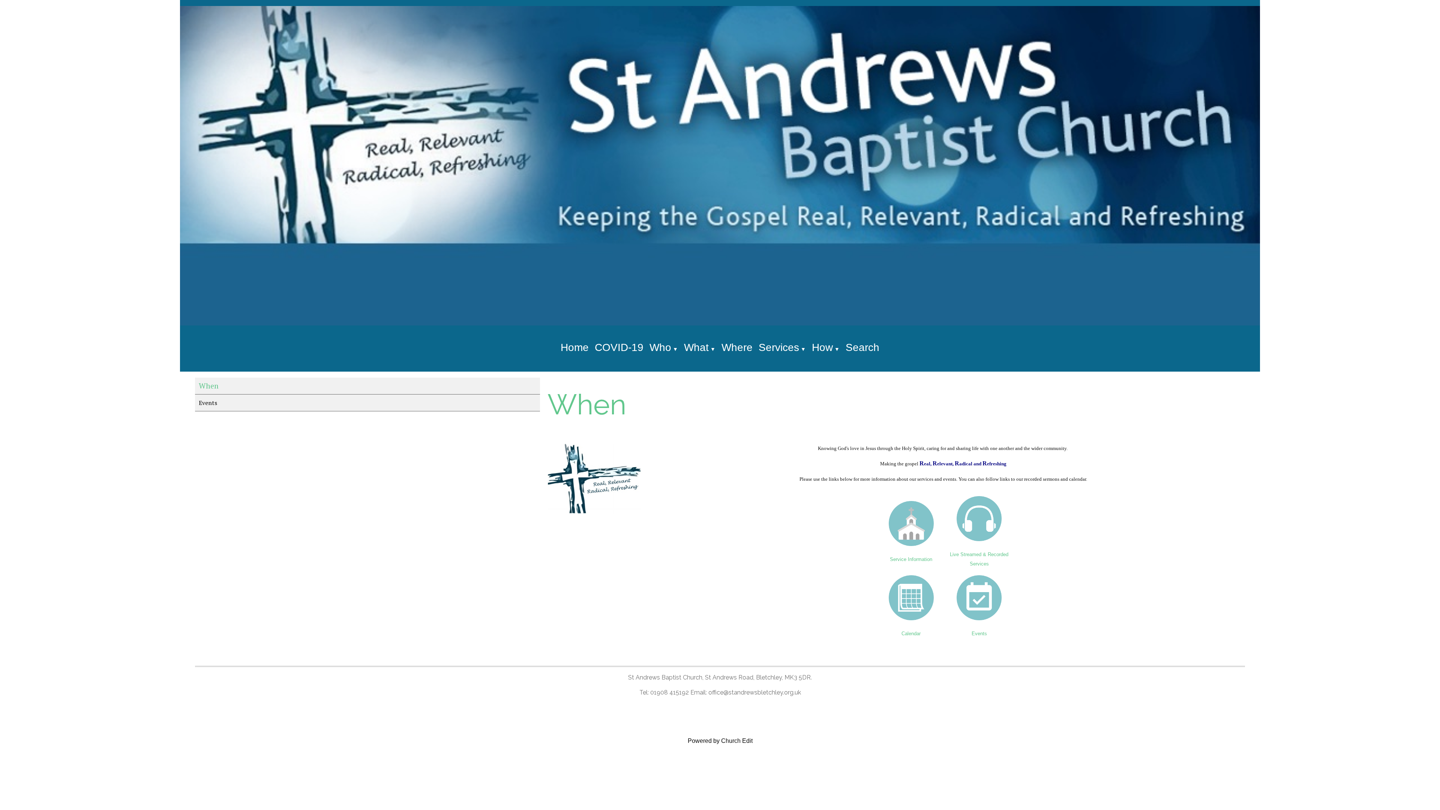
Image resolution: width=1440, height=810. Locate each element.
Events (208, 403)
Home (575, 347)
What (696, 347)
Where (737, 347)
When (209, 386)
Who (660, 347)
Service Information (911, 559)
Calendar (911, 633)
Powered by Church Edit (720, 741)
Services (779, 347)
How (822, 347)
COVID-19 (619, 347)
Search (862, 347)
